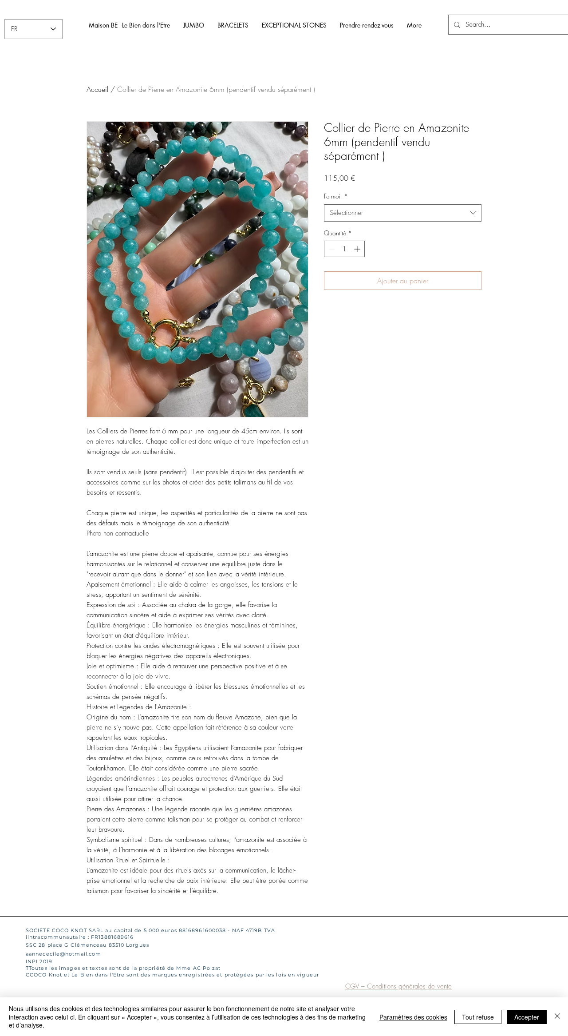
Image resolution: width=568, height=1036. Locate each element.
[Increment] (357, 249)
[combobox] (402, 213)
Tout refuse (478, 1016)
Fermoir (336, 196)
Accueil (97, 89)
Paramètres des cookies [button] (413, 1016)
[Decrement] (330, 249)
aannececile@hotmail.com (63, 954)
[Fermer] (557, 1016)
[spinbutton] (344, 249)
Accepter (526, 1016)
